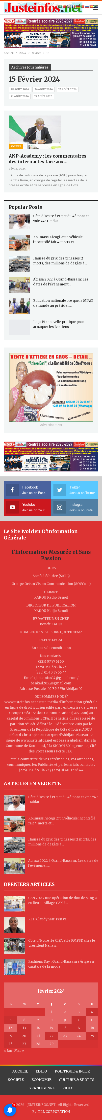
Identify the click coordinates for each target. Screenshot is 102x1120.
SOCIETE (16, 1079)
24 (78, 1036)
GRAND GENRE (41, 1088)
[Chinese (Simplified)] (65, 6)
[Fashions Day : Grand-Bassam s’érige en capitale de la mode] (14, 967)
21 (38, 1036)
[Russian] (87, 6)
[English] (69, 6)
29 (51, 1044)
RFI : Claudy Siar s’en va (47, 919)
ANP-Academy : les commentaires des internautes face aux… (47, 158)
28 (38, 1044)
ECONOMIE (41, 1079)
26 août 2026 (43, 89)
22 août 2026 (43, 96)
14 (38, 1028)
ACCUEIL (20, 1071)
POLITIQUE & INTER (72, 1071)
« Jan (8, 1051)
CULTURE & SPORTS (76, 1079)
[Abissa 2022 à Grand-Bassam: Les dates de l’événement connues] (19, 285)
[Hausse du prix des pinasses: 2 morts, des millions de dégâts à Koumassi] (19, 264)
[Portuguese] (82, 6)
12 (10, 1028)
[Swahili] (96, 6)
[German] (78, 6)
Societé (15, 146)
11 (92, 1020)
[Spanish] (91, 6)
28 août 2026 (20, 89)
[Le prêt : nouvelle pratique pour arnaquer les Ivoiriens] (19, 327)
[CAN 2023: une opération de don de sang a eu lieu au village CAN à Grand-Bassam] (14, 903)
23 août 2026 (20, 96)
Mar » (19, 1051)
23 (65, 1036)
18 (92, 1028)
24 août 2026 (67, 89)
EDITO (41, 1071)
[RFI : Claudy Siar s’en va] (14, 925)
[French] (74, 6)
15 (51, 1028)
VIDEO (68, 1088)
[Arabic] (60, 6)
